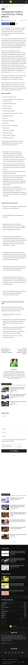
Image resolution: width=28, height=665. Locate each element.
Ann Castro (6, 20)
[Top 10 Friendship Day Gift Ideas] (5, 593)
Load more (13, 541)
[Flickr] (12, 652)
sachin (11, 391)
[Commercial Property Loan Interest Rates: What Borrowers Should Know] (5, 522)
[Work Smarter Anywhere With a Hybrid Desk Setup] (5, 536)
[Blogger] (5, 652)
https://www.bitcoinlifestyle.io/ (17, 72)
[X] (19, 652)
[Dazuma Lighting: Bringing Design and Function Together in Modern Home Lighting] (5, 514)
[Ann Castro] (2, 20)
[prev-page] (2, 408)
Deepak (11, 397)
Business (6, 5)
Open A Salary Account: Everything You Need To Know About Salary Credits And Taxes (17, 506)
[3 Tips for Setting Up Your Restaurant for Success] (5, 403)
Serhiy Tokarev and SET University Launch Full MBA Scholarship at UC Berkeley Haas (17, 560)
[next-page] (4, 408)
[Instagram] (15, 652)
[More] (16, 23)
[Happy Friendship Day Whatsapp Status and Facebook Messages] (5, 585)
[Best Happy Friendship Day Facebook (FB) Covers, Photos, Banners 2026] (5, 578)
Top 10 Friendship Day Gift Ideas (17, 590)
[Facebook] (9, 652)
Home (2, 5)
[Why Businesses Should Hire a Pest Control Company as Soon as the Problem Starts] (5, 389)
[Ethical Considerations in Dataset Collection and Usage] (5, 567)
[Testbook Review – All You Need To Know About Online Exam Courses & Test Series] (5, 553)
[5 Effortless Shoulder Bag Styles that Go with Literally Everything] (5, 529)
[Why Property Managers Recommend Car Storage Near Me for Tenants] (5, 396)
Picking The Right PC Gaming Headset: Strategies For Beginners (6, 351)
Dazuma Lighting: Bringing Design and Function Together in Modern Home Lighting (18, 514)
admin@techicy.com (11, 643)
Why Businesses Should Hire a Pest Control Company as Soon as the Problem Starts (17, 389)
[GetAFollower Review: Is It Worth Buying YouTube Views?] (5, 500)
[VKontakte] (22, 652)
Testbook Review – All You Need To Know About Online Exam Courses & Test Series (17, 553)
